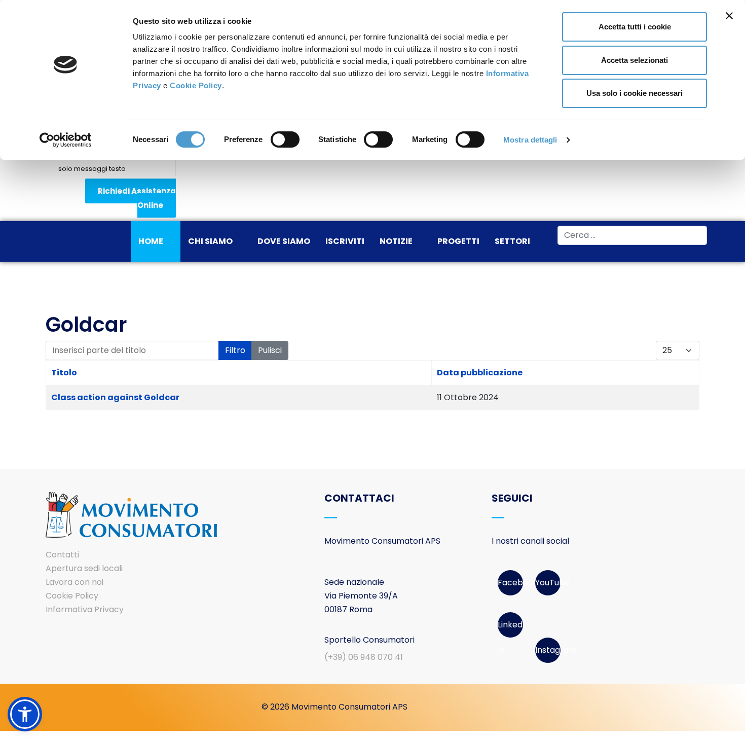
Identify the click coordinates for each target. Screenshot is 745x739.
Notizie (396, 241)
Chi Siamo (210, 241)
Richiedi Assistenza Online (137, 198)
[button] (25, 714)
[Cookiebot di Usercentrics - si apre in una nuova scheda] (65, 140)
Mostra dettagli (530, 139)
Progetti (458, 241)
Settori (512, 241)
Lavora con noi (74, 582)
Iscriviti (344, 241)
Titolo (64, 372)
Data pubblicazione (480, 372)
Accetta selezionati (634, 60)
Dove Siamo (283, 241)
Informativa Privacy (85, 609)
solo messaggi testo (92, 168)
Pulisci (270, 350)
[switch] (285, 139)
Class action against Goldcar (115, 397)
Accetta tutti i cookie (635, 26)
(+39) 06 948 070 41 (363, 657)
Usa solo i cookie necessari (634, 93)
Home (150, 241)
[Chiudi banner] (729, 15)
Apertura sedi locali (84, 568)
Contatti (62, 554)
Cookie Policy (196, 85)
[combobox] (632, 235)
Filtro (235, 350)
